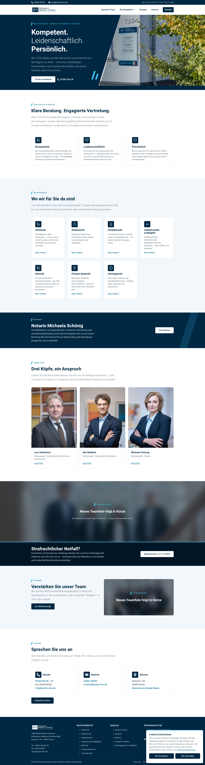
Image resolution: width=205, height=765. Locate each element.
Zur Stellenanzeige (43, 606)
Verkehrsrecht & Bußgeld (91, 742)
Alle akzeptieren (161, 756)
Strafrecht (85, 730)
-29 (51, 681)
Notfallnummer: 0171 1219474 (157, 554)
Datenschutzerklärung (186, 750)
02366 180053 (90, 681)
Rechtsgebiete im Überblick (126, 745)
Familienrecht (87, 738)
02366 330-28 (39, 2)
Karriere (154, 10)
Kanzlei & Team (108, 10)
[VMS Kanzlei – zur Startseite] (43, 10)
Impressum (137, 762)
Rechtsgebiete (126, 10)
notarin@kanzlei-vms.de (95, 684)
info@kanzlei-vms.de (59, 2)
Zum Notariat (164, 330)
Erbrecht (85, 745)
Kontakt (168, 10)
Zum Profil (38, 463)
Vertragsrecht (87, 753)
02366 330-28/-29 (42, 746)
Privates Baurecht (88, 749)
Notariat (143, 10)
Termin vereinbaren (43, 79)
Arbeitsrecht (86, 734)
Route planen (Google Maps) (145, 688)
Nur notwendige (188, 756)
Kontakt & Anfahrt (42, 700)
